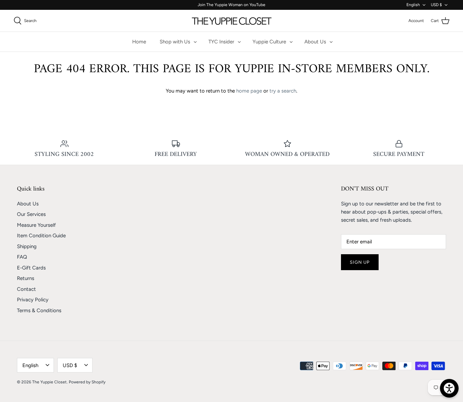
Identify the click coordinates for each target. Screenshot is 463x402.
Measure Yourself (36, 225)
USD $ (436, 4)
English (413, 4)
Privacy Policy (32, 300)
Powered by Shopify (87, 382)
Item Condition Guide (41, 236)
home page (249, 91)
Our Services (31, 214)
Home (139, 42)
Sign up (360, 262)
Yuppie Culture (269, 42)
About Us (315, 42)
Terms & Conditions (39, 310)
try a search (282, 91)
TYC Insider (221, 42)
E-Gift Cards (31, 268)
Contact (26, 289)
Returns (25, 278)
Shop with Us (175, 42)
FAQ (22, 257)
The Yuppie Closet (49, 382)
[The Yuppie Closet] (231, 21)
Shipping (27, 246)
